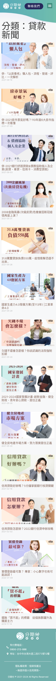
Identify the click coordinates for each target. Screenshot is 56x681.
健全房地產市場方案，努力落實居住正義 (27, 443)
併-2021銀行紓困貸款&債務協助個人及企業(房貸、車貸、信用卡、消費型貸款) (27, 167)
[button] (49, 5)
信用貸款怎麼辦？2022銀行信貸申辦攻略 (27, 528)
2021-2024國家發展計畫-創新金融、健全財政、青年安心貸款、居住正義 (28, 398)
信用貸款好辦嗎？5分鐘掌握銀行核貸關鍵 (28, 485)
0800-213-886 (18, 649)
